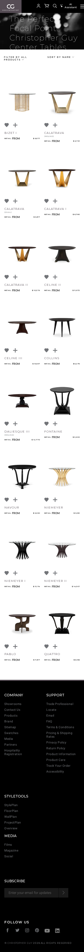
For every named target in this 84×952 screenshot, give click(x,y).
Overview (10, 828)
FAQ (49, 721)
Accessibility (55, 771)
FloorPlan (11, 811)
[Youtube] (47, 931)
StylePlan (11, 805)
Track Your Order (58, 766)
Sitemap (10, 727)
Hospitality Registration (13, 752)
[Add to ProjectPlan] (15, 125)
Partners (10, 744)
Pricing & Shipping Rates (59, 735)
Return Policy (55, 748)
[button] (32, 6)
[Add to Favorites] (6, 125)
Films (8, 845)
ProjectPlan (12, 822)
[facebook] (7, 930)
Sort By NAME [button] (59, 57)
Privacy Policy (56, 742)
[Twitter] (17, 930)
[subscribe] (63, 893)
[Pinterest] (37, 930)
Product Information (61, 754)
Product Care (55, 760)
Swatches (11, 733)
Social (8, 856)
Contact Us (12, 710)
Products (10, 715)
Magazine (11, 850)
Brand (8, 721)
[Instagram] (27, 930)
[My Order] (47, 6)
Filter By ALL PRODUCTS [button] (15, 58)
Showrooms (13, 704)
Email (50, 715)
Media (8, 739)
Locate (51, 710)
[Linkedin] (57, 931)
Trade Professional (59, 704)
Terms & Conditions (60, 727)
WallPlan (10, 817)
